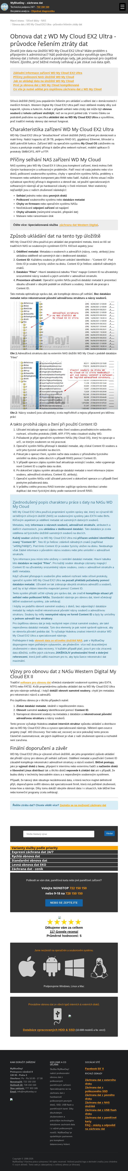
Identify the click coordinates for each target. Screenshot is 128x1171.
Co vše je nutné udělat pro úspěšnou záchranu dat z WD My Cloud (57, 89)
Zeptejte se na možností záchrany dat (83, 805)
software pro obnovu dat (35, 682)
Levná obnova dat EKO (29, 865)
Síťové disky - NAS (36, 20)
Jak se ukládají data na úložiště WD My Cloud (43, 81)
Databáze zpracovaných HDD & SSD (49, 1030)
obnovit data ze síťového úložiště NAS (58, 640)
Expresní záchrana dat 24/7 (32, 852)
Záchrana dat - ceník (27, 869)
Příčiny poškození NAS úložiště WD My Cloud (43, 77)
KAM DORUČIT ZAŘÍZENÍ (22, 1062)
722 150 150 (43, 7)
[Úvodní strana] (5, 7)
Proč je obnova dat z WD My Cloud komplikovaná (46, 85)
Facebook (91, 1068)
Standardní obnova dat (29, 860)
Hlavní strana (17, 20)
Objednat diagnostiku (43, 11)
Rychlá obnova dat (26, 856)
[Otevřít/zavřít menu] (122, 7)
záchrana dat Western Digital (78, 224)
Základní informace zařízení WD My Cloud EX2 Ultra (47, 72)
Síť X (101, 1068)
